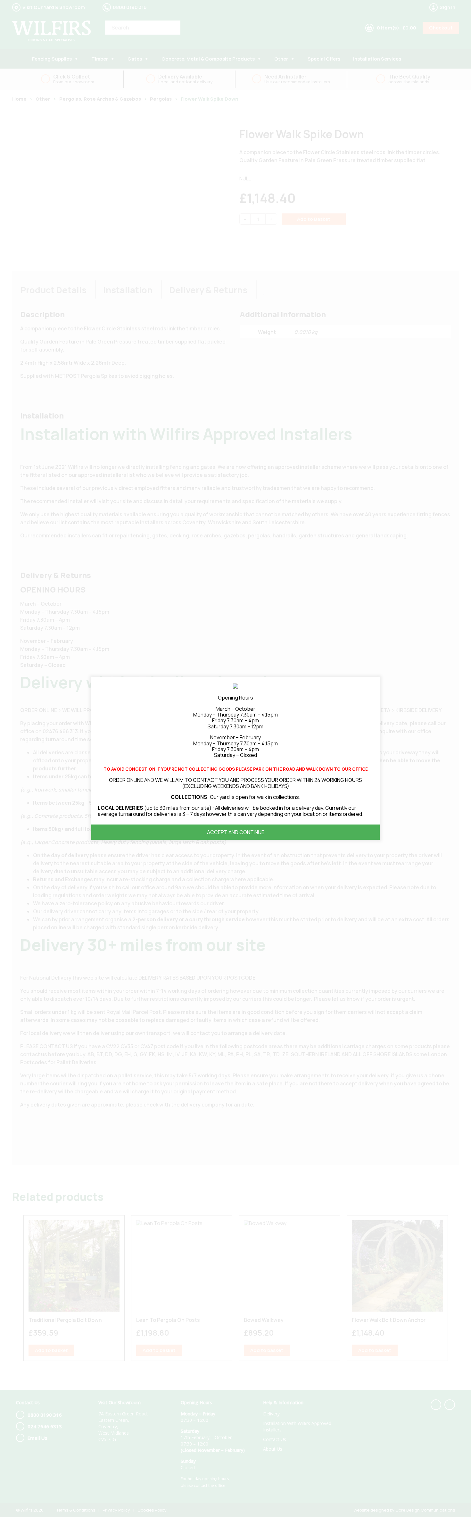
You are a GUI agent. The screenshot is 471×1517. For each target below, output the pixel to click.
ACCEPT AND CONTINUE (235, 832)
